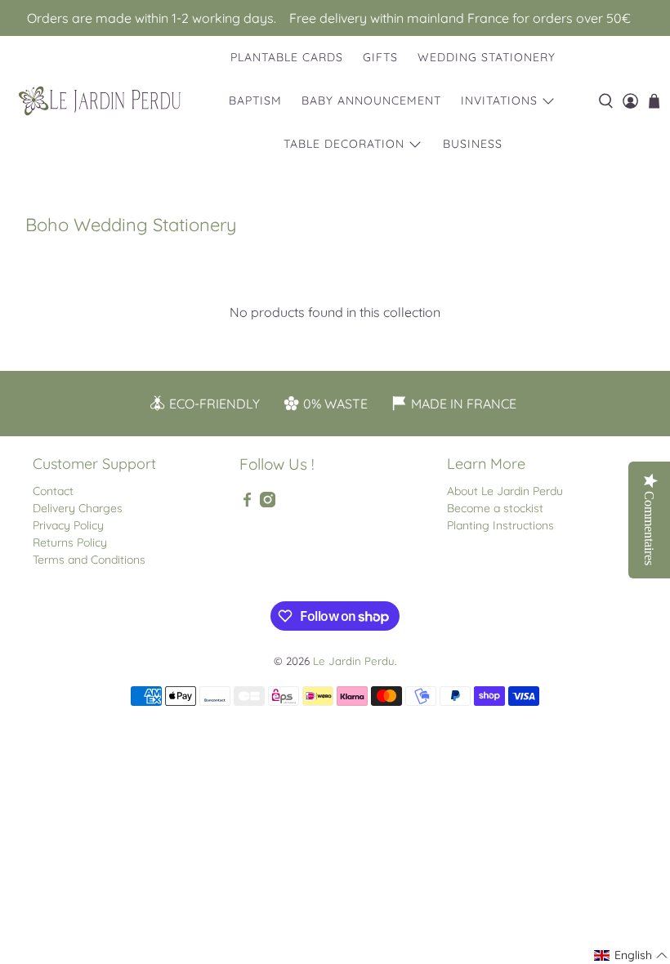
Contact (53, 491)
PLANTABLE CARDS (286, 57)
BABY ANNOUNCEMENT (371, 100)
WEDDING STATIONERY (487, 57)
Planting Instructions (500, 525)
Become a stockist (495, 508)
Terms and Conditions (89, 559)
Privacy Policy (68, 525)
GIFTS (380, 57)
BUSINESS (472, 143)
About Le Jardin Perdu (505, 491)
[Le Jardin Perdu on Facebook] (247, 503)
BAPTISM (255, 100)
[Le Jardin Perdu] (99, 101)
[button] (631, 955)
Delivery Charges (78, 508)
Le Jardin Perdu (354, 660)
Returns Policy (70, 542)
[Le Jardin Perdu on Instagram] (267, 503)
